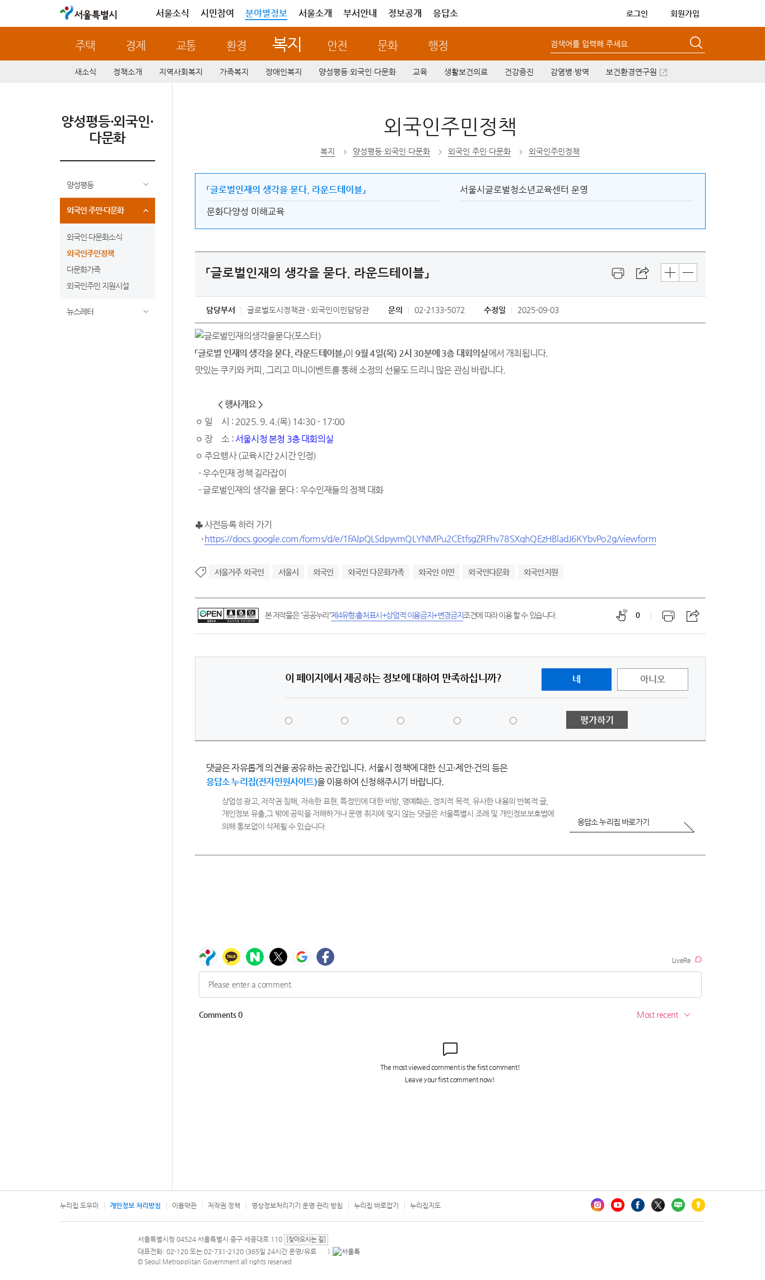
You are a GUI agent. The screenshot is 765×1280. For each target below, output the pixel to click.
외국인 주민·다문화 (95, 210)
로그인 (637, 13)
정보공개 (405, 13)
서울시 (288, 571)
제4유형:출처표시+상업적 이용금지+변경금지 (397, 615)
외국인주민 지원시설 (98, 285)
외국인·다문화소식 (94, 236)
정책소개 (127, 71)
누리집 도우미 (79, 1205)
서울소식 (172, 13)
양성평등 (80, 184)
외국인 (323, 571)
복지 (287, 44)
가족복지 (234, 71)
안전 (337, 45)
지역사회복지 (181, 71)
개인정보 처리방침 (135, 1205)
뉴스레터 (80, 311)
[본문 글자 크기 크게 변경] (670, 272)
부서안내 (360, 13)
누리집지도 (425, 1205)
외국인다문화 (488, 571)
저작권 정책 (224, 1205)
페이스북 (638, 1205)
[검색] (697, 44)
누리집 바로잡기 (376, 1205)
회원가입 (684, 13)
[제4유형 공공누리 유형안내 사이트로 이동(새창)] (228, 615)
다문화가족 (83, 269)
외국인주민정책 (90, 253)
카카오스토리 (698, 1205)
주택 (85, 45)
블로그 (678, 1205)
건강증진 (519, 71)
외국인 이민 (436, 571)
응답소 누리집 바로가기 (613, 821)
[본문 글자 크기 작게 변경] (688, 272)
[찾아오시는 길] (306, 1239)
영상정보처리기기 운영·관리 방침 (297, 1205)
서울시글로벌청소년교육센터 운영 (524, 189)
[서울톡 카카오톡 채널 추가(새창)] (346, 1251)
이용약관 (184, 1205)
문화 (387, 45)
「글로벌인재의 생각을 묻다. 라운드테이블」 (286, 189)
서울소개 (315, 13)
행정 (438, 45)
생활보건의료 (466, 71)
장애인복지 (283, 71)
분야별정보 (266, 13)
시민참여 (217, 13)
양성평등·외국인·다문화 (357, 71)
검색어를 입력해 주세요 (589, 43)
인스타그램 (597, 1205)
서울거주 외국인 (239, 571)
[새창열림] (618, 273)
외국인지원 (541, 571)
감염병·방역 (570, 71)
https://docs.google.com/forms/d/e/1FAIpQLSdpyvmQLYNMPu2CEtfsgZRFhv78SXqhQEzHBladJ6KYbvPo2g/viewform (430, 538)
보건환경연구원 (631, 71)
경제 (135, 45)
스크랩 (643, 273)
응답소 (445, 13)
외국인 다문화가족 (376, 571)
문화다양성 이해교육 (245, 211)
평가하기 (597, 720)
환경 (236, 45)
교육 (420, 71)
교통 (186, 45)
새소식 (85, 71)
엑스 (658, 1205)
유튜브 (617, 1205)
